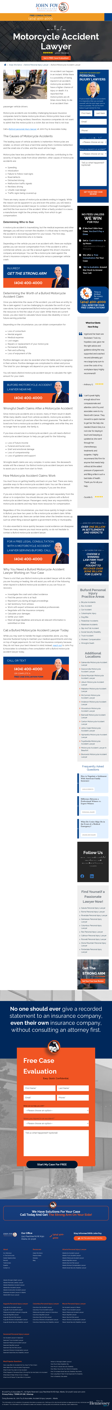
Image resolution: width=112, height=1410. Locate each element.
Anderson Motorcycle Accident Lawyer (93, 703)
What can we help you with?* (34, 1106)
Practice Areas (37, 1255)
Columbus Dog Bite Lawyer (41, 1314)
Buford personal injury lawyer (23, 129)
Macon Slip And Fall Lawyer (70, 1317)
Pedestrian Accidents (89, 621)
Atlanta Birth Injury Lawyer (11, 1295)
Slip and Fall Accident (90, 628)
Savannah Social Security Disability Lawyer (16, 1352)
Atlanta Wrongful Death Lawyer (12, 1280)
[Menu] (108, 17)
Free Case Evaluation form (28, 677)
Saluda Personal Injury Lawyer (93, 908)
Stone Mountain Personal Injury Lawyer (93, 944)
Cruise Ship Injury (89, 835)
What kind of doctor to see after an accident (17, 1377)
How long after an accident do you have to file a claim (20, 1365)
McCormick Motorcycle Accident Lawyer (90, 696)
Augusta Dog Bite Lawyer (11, 1314)
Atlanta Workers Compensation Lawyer (74, 1265)
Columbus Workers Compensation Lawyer (45, 1319)
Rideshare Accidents (89, 625)
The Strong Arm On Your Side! (70, 1214)
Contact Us (6, 1268)
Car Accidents (87, 789)
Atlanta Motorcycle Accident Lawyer (73, 1258)
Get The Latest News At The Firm (91, 1238)
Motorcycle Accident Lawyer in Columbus (45, 1312)
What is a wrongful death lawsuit (61, 1361)
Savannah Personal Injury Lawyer (16, 1334)
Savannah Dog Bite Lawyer (11, 1345)
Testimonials (7, 1263)
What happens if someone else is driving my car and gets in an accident (25, 1372)
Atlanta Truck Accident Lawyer (71, 1255)
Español (5, 1265)
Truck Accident (87, 636)
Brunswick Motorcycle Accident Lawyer (94, 755)
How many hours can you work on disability (64, 1369)
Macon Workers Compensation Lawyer (73, 1319)
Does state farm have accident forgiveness (16, 1367)
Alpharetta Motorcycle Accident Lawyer (94, 736)
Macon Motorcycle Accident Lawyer (73, 1312)
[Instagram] (108, 1396)
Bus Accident (86, 606)
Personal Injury (88, 812)
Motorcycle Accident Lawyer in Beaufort (93, 749)
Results (5, 1260)
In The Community (8, 1255)
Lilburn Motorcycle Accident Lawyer (92, 683)
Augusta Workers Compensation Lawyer (15, 1319)
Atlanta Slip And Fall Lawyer (70, 1263)
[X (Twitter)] (87, 1396)
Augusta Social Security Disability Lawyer (15, 1322)
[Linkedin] (94, 1396)
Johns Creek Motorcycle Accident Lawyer (91, 729)
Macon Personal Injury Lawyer (74, 1304)
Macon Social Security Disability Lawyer (74, 1322)
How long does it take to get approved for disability (67, 1374)
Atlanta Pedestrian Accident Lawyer (13, 1285)
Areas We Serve (15, 65)
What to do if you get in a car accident (15, 1370)
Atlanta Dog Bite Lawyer (69, 1260)
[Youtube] (101, 1396)
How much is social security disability (62, 1366)
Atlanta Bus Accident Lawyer (12, 1287)
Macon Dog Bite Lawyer (69, 1314)
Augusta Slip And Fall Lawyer (12, 1317)
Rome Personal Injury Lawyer (93, 912)
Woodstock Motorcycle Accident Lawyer (91, 709)
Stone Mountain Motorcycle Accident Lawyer (92, 677)
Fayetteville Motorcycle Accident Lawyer (90, 742)
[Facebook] (80, 1396)
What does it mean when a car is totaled (15, 1375)
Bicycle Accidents (88, 602)
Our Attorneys (7, 1253)
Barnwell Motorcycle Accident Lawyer (93, 716)
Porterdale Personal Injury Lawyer (91, 950)
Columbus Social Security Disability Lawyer (46, 1322)
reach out (57, 645)
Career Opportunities (9, 1258)
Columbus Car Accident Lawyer (42, 1307)
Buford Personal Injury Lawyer (36, 65)
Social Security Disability (91, 632)
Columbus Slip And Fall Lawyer (42, 1317)
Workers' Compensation (91, 639)
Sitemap (30, 1394)
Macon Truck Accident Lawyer (71, 1310)
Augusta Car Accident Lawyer (12, 1307)
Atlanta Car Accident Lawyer (70, 1253)
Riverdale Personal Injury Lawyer (94, 915)
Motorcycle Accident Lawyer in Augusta (15, 1312)
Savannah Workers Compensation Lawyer (15, 1350)
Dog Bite (84, 617)
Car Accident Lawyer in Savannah (13, 1338)
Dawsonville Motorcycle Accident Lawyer (91, 670)
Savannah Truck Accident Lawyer (13, 1340)
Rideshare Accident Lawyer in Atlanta (14, 1292)
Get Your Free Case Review (93, 981)
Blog (34, 1260)
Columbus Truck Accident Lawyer (43, 1310)
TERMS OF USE (20, 1394)
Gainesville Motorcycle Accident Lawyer (94, 663)
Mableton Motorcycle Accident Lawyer (93, 690)
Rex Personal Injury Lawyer (92, 932)
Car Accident (86, 610)
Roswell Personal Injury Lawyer (93, 939)
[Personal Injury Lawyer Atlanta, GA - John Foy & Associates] (56, 6)
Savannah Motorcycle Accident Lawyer (14, 1342)
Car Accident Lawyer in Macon (71, 1307)
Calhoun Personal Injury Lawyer (93, 936)
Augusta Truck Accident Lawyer (13, 1310)
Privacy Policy (7, 1394)
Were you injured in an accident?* (93, 149)
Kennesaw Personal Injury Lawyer (91, 920)
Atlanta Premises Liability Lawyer (13, 1282)
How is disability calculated (59, 1376)
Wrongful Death (87, 643)
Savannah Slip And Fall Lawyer (12, 1347)
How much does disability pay (60, 1364)
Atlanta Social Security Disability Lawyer (74, 1268)
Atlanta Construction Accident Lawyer (14, 1290)
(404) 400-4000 (40, 17)
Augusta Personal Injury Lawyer (15, 1304)
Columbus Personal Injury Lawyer (91, 926)
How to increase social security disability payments (66, 1371)
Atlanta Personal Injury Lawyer (74, 1249)
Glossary (35, 1258)
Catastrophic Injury (88, 613)
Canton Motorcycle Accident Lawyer (92, 722)
